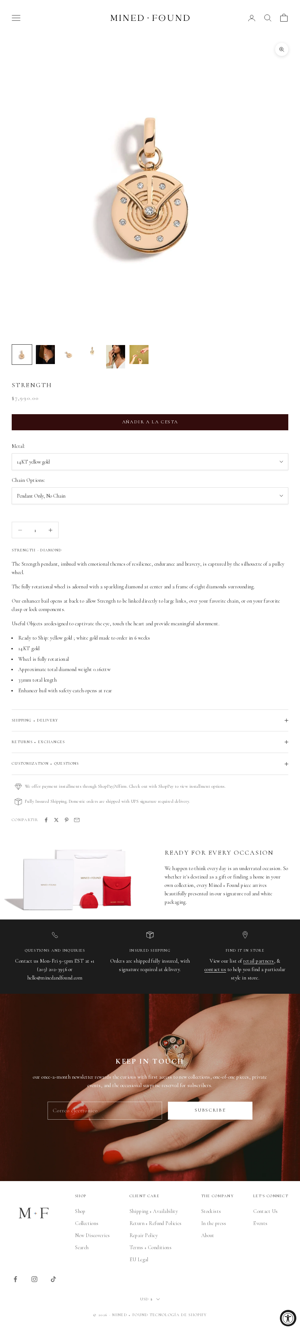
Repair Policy (144, 1235)
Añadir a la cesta (150, 422)
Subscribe (210, 1110)
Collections (87, 1223)
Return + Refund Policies (156, 1223)
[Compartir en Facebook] (46, 820)
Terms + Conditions (151, 1247)
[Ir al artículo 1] (22, 354)
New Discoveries (92, 1235)
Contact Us (265, 1211)
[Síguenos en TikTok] (53, 1279)
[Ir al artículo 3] (69, 354)
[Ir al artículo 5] (115, 356)
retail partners (258, 961)
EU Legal (139, 1259)
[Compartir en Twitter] (56, 820)
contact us (215, 969)
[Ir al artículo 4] (92, 351)
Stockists (211, 1211)
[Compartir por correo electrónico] (77, 820)
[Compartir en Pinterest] (67, 820)
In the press (213, 1223)
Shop (80, 1211)
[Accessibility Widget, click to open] (288, 1318)
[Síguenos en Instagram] (34, 1279)
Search (82, 1247)
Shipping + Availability (154, 1211)
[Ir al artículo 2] (45, 354)
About (207, 1235)
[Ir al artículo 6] (139, 354)
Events (260, 1223)
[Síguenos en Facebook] (15, 1279)
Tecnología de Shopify (178, 1314)
